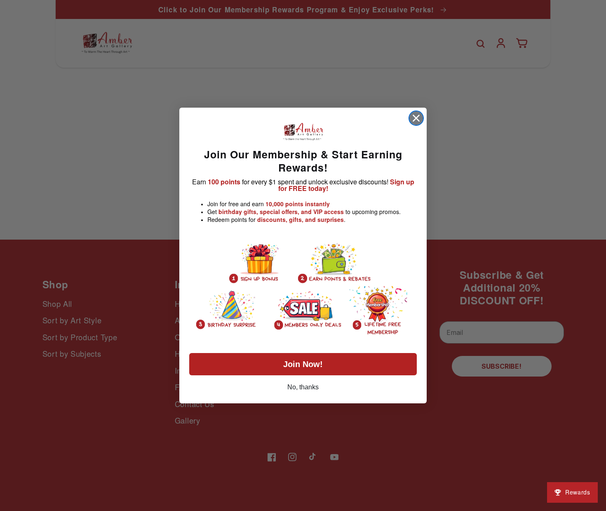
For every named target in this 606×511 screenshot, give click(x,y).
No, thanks (303, 387)
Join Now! (303, 364)
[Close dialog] (416, 118)
